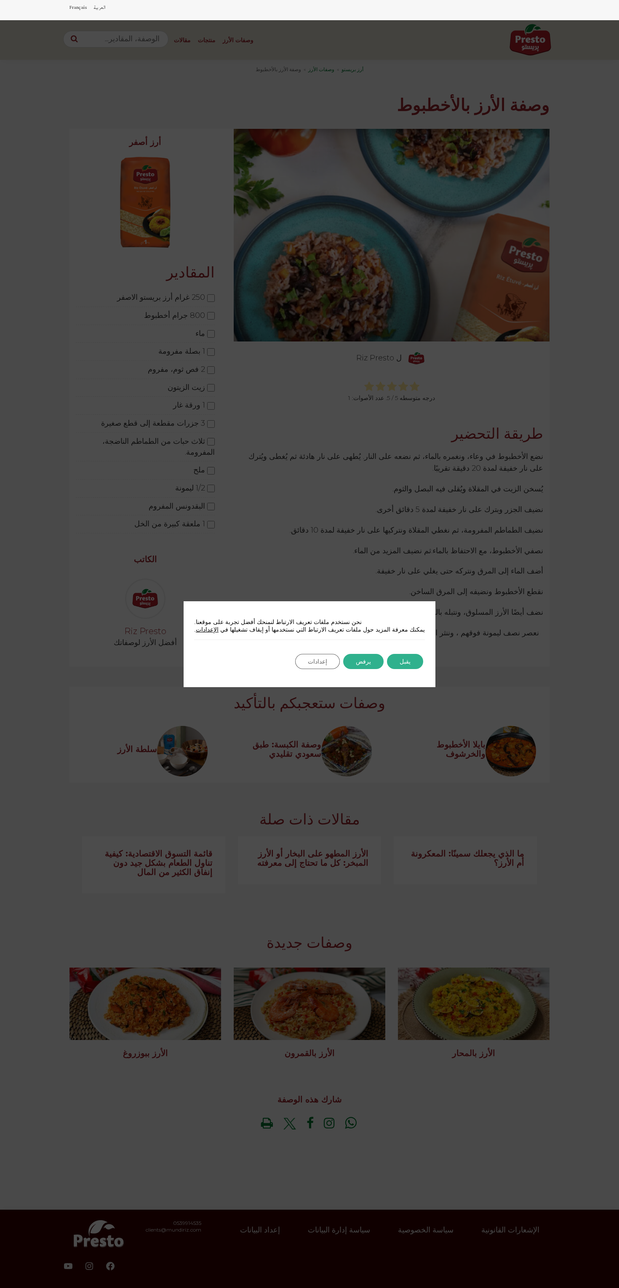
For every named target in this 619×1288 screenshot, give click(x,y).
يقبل (405, 661)
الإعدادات (207, 629)
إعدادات (317, 661)
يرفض (363, 661)
